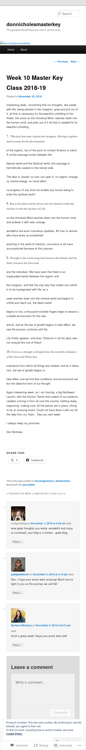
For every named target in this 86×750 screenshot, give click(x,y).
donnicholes (63, 481)
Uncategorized (43, 481)
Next (75, 61)
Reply (17, 541)
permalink (29, 484)
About (23, 49)
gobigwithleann (20, 574)
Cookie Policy (14, 734)
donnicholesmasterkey (33, 24)
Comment (60, 712)
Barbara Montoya (21, 625)
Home (11, 49)
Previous (61, 61)
